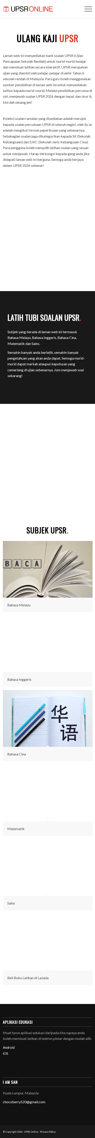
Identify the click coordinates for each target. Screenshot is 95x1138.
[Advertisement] (47, 223)
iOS (5, 1053)
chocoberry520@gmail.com (24, 1102)
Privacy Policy (48, 1131)
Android (9, 1047)
